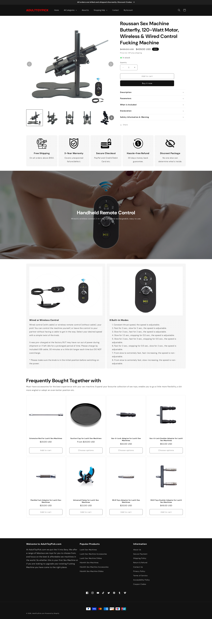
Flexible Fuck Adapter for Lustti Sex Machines (46, 501)
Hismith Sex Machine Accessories (94, 567)
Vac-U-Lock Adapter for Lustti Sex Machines (126, 439)
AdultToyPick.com (38, 613)
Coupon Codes (139, 584)
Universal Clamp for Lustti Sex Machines (86, 501)
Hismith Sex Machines (89, 562)
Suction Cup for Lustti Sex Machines (86, 438)
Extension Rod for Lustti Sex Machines (45, 438)
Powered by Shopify (52, 613)
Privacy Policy (139, 571)
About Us (137, 550)
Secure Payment (140, 554)
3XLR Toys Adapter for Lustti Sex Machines (126, 501)
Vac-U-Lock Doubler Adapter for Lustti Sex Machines (166, 439)
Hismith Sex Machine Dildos (92, 571)
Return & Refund (140, 562)
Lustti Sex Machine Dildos (91, 558)
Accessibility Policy (141, 580)
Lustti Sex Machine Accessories (93, 554)
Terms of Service (140, 575)
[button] (179, 10)
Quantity (123, 62)
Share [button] (125, 125)
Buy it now (147, 83)
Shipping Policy (139, 558)
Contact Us (138, 567)
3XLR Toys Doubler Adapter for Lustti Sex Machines (166, 501)
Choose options (86, 450)
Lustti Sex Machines (88, 550)
